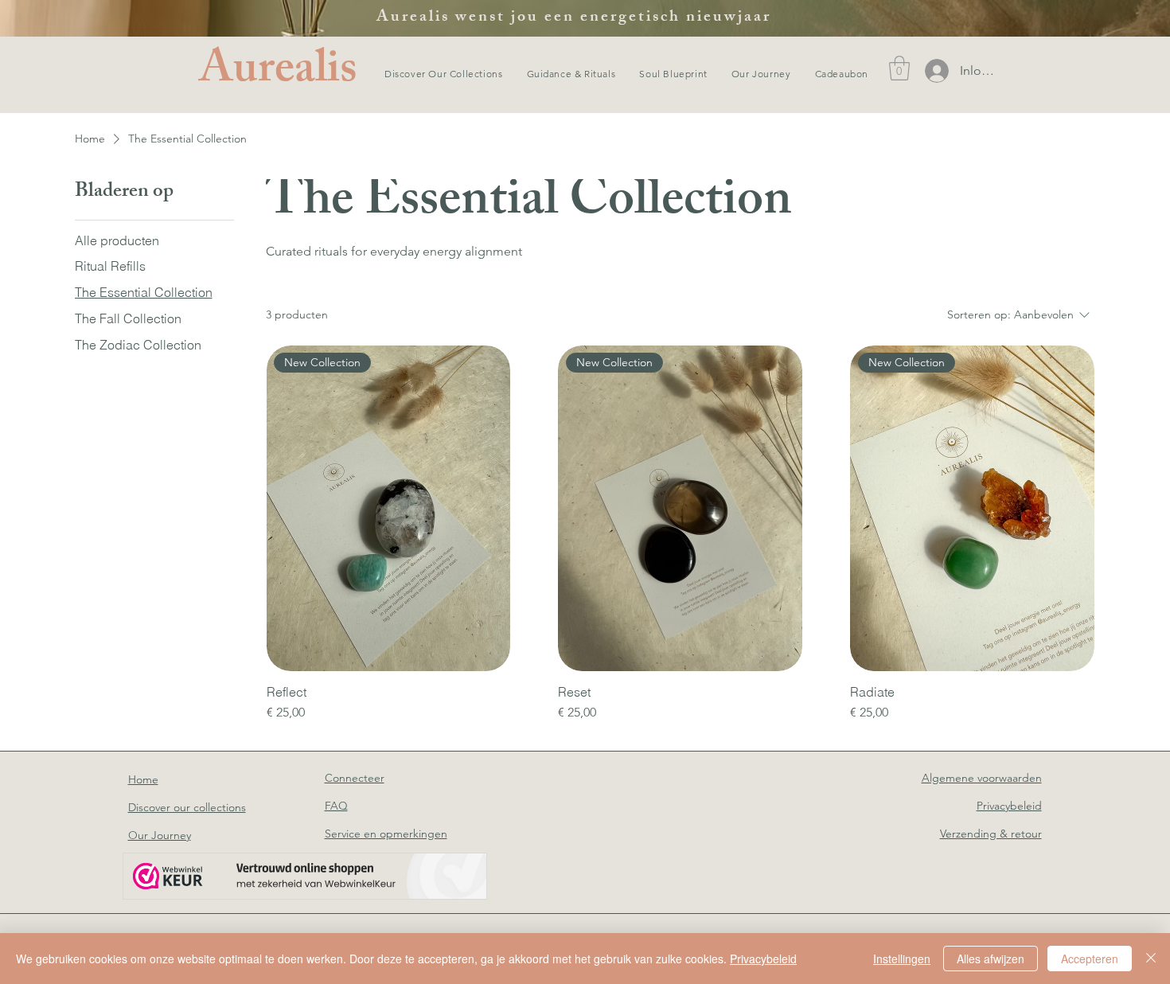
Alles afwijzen (990, 958)
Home (143, 779)
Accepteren (1089, 958)
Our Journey (159, 835)
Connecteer (354, 778)
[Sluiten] (1150, 958)
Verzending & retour (991, 833)
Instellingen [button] (901, 958)
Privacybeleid (763, 958)
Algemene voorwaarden (982, 778)
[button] (899, 68)
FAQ (336, 806)
